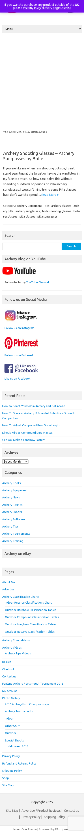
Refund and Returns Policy (19, 763)
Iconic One (20, 829)
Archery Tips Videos (18, 653)
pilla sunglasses (47, 216)
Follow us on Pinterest (18, 355)
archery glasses (61, 205)
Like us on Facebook (17, 378)
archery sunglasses (27, 211)
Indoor (9, 718)
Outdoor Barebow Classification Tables (30, 609)
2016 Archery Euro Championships (27, 704)
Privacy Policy (11, 756)
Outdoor (10, 733)
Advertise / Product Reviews (41, 810)
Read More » (50, 195)
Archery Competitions (16, 640)
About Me (8, 582)
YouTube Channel (37, 282)
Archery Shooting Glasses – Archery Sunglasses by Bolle (38, 156)
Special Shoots (14, 740)
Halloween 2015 (18, 746)
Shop (5, 778)
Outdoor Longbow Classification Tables (30, 624)
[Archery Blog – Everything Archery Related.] (42, 15)
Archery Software (13, 519)
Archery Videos (12, 647)
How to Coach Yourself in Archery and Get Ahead (33, 406)
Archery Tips (10, 526)
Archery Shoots (12, 511)
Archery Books (11, 483)
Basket (6, 661)
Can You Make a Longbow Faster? (23, 439)
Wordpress (62, 829)
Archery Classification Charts (20, 596)
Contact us (9, 676)
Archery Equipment (29, 205)
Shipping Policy (12, 770)
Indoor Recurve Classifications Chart (28, 602)
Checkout (8, 669)
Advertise (8, 589)
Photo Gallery (11, 698)
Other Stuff (12, 725)
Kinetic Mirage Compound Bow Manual (27, 432)
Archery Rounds (12, 504)
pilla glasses (27, 216)
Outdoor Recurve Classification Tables (30, 631)
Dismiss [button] (65, 8)
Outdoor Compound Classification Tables (32, 617)
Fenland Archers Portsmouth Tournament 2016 (32, 683)
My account (9, 690)
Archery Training (12, 541)
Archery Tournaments (16, 533)
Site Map (8, 785)
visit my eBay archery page (41, 8)
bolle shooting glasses (56, 211)
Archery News (11, 497)
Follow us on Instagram (19, 327)
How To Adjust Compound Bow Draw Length (31, 425)
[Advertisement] (42, 82)
